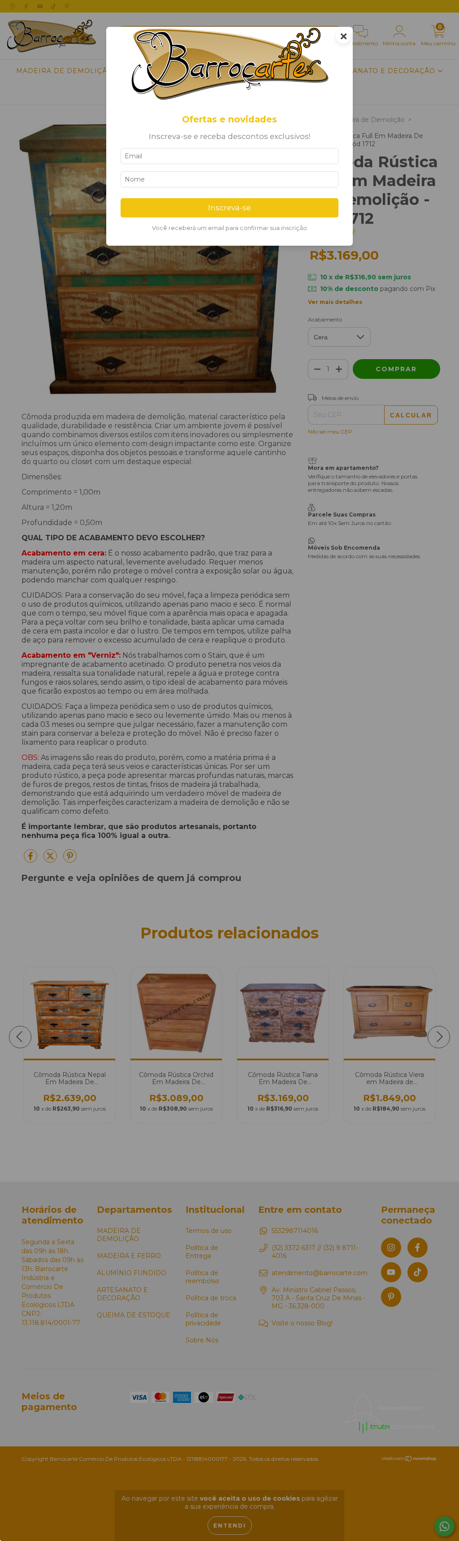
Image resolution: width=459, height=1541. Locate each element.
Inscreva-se (229, 207)
